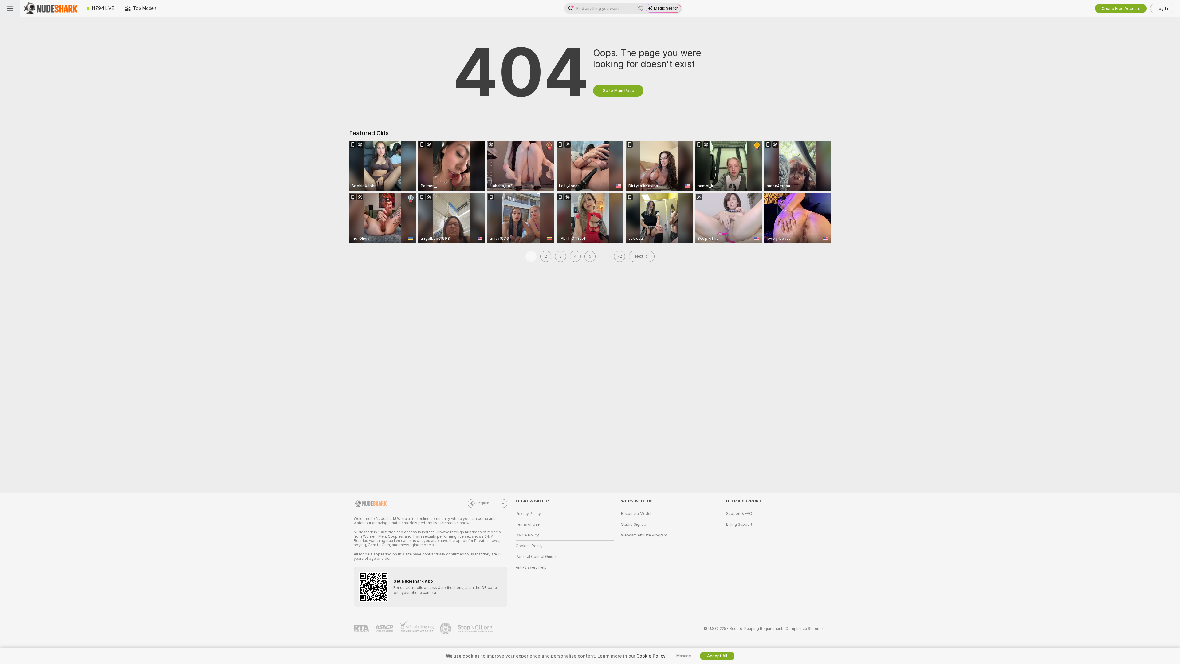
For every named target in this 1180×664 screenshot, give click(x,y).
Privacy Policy (528, 514)
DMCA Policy (527, 535)
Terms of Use (528, 524)
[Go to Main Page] (50, 8)
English (482, 503)
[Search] (640, 8)
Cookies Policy (529, 546)
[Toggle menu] (10, 8)
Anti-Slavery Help (531, 567)
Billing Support (739, 524)
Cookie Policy (650, 656)
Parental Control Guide (536, 557)
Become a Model (636, 514)
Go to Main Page (618, 90)
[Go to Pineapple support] (446, 628)
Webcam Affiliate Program (644, 535)
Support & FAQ (739, 514)
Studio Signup (633, 524)
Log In (1162, 8)
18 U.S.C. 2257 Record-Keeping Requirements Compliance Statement (764, 628)
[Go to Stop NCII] (476, 628)
